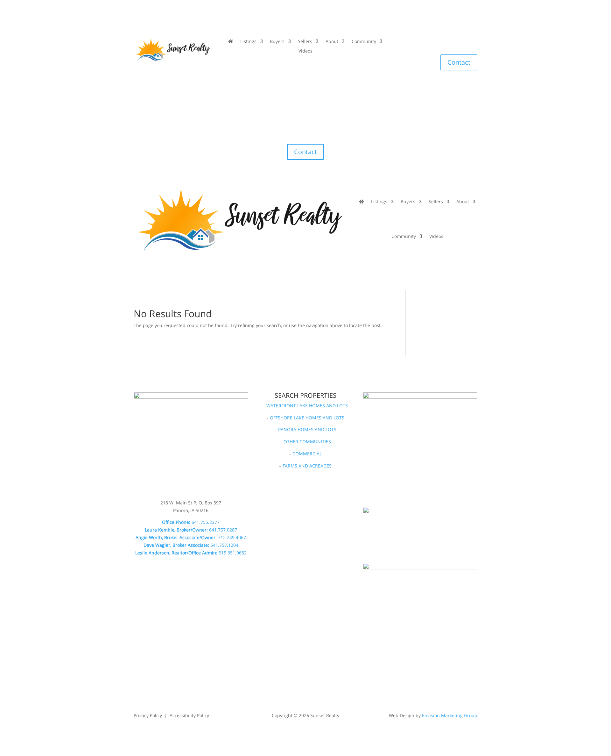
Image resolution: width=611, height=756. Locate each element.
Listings (248, 41)
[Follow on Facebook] (404, 42)
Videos (305, 51)
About (332, 41)
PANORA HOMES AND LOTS (307, 429)
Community (364, 41)
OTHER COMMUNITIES (307, 442)
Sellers (305, 41)
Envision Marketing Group (449, 715)
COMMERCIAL (307, 454)
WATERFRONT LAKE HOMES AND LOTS (307, 406)
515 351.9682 (233, 553)
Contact (458, 62)
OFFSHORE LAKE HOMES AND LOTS (307, 418)
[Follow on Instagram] (417, 42)
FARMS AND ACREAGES (307, 466)
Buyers (277, 41)
